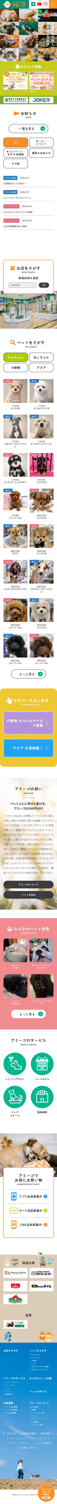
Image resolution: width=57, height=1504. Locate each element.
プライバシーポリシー (19, 1443)
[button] (20, 91)
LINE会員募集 (10, 1413)
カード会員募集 (11, 1410)
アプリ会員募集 (11, 1407)
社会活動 (34, 1422)
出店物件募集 (28, 1433)
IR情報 (33, 1410)
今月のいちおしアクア (40, 1369)
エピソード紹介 (37, 1424)
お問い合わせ (28, 1447)
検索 (44, 285)
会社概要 (34, 1407)
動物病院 (8, 1394)
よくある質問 (43, 1443)
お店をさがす (10, 1350)
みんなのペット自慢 (40, 1378)
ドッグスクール (8, 1389)
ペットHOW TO (38, 1391)
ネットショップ (18, 1438)
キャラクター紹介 (38, 1413)
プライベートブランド (40, 1419)
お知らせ (11, 1433)
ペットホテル (10, 1385)
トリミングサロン (12, 1382)
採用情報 (45, 1433)
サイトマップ (39, 1438)
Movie (33, 1416)
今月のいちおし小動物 (40, 1366)
